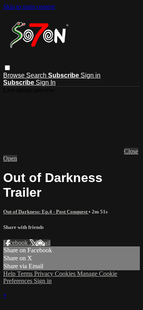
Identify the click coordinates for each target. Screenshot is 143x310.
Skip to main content (29, 6)
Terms (25, 273)
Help (10, 273)
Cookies (66, 273)
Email (43, 242)
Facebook (16, 242)
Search (37, 75)
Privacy (44, 273)
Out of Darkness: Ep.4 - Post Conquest (46, 212)
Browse (14, 75)
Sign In (46, 82)
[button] (7, 67)
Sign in (90, 75)
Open (10, 158)
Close (131, 151)
